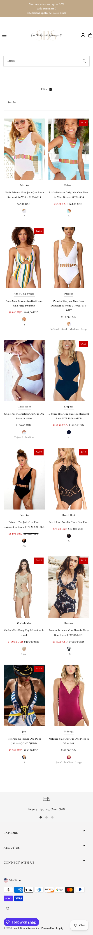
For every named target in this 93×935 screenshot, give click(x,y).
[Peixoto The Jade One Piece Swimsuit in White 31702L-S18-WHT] (68, 257)
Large (84, 329)
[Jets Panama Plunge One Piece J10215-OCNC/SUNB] (24, 695)
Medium (74, 329)
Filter (44, 89)
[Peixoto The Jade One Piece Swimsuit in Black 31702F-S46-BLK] (24, 479)
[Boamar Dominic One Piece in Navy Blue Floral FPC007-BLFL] (68, 587)
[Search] (84, 61)
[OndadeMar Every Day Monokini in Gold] (24, 587)
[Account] (83, 35)
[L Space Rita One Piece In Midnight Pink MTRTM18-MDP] (68, 370)
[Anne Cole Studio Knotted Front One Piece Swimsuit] (24, 257)
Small (64, 329)
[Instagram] (7, 909)
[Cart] (90, 35)
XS (24, 546)
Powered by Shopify (52, 928)
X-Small (55, 329)
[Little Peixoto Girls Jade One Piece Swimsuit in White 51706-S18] (24, 149)
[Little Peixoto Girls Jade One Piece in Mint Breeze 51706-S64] (68, 149)
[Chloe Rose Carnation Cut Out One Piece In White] (24, 370)
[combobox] (46, 61)
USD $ (13, 880)
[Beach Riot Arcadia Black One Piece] (68, 479)
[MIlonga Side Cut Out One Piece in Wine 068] (68, 695)
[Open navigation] (14, 35)
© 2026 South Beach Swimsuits (21, 928)
